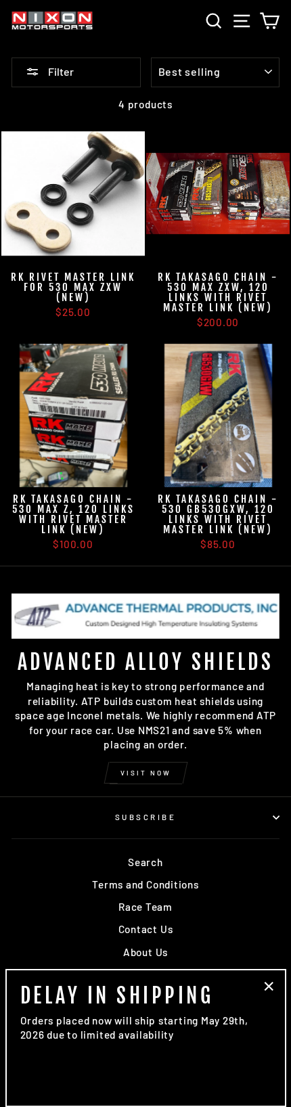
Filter (60, 71)
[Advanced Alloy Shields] (145, 616)
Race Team (145, 907)
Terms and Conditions (145, 884)
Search (145, 862)
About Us (145, 952)
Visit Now (145, 773)
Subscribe (145, 817)
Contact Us (145, 929)
